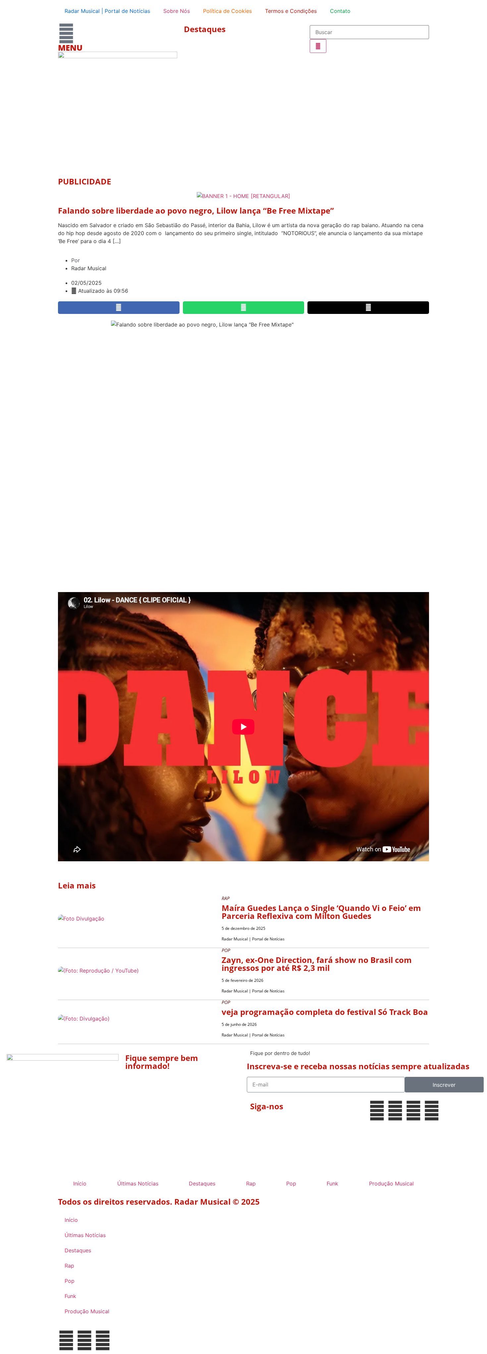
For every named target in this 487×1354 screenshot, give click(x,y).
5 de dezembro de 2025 (243, 928)
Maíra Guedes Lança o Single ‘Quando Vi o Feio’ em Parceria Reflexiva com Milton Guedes (321, 911)
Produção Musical (391, 1183)
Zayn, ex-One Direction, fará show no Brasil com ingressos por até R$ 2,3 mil (317, 963)
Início (79, 1183)
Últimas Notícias (137, 1183)
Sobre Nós (176, 11)
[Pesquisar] (318, 46)
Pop (291, 1183)
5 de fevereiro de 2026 (242, 980)
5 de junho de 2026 (239, 1024)
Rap (251, 1183)
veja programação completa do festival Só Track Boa (325, 1011)
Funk (332, 1183)
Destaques (205, 29)
